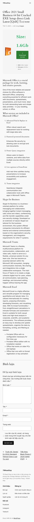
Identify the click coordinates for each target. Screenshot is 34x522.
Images (21, 26)
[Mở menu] (30, 3)
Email (5, 415)
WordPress (17, 518)
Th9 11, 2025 (7, 26)
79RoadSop (6, 3)
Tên (5, 407)
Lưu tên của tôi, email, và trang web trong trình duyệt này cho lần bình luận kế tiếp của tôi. (18, 435)
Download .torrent (22, 56)
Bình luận (7, 385)
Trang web (7, 424)
